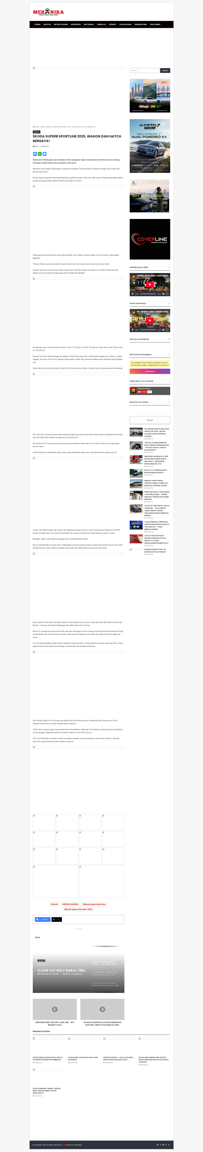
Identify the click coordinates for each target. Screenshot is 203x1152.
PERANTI (112, 24)
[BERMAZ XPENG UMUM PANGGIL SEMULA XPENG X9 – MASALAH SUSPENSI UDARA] (136, 483)
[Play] (133, 294)
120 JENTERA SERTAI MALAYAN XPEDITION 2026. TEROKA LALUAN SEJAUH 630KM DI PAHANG (156, 432)
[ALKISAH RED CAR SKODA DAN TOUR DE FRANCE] (84, 1046)
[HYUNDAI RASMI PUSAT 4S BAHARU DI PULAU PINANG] (136, 552)
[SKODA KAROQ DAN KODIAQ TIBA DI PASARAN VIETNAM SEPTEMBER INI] (48, 1046)
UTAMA (37, 24)
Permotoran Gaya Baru (74, 1145)
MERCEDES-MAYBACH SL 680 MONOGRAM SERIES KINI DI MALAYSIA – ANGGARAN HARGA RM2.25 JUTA (156, 460)
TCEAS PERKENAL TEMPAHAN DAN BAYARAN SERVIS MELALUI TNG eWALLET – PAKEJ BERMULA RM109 (156, 525)
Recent (150, 420)
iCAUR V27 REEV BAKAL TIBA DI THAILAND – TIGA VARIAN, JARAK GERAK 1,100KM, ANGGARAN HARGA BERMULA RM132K (61, 970)
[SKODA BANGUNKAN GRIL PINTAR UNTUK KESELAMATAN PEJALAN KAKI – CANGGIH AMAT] (154, 1046)
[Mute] (163, 294)
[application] (150, 284)
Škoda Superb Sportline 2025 (78, 909)
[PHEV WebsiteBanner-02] (150, 172)
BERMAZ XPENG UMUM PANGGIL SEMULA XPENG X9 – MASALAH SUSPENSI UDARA (156, 483)
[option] (78, 969)
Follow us (151, 371)
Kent (36, 146)
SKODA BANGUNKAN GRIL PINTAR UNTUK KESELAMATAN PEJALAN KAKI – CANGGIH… (154, 1059)
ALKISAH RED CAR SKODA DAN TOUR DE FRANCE (83, 1058)
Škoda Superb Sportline (95, 904)
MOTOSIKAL (89, 24)
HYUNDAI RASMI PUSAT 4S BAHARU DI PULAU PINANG (155, 550)
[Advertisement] (101, 46)
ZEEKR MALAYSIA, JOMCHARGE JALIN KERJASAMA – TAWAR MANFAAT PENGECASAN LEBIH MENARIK (157, 496)
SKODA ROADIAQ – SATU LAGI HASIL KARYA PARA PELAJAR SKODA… (118, 1058)
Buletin (42, 127)
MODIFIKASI (76, 24)
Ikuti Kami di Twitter (139, 402)
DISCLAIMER (155, 24)
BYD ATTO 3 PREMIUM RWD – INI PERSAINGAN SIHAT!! (156, 471)
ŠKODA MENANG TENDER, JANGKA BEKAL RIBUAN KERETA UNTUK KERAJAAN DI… (47, 1090)
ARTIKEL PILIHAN (61, 24)
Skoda (55, 904)
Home (36, 127)
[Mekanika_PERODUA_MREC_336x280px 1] (149, 212)
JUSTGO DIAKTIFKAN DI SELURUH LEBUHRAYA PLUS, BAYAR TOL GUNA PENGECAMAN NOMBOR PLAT (156, 539)
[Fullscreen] (167, 294)
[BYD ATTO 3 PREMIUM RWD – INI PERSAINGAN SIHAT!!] (136, 473)
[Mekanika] (48, 12)
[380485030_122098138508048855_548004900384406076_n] (150, 259)
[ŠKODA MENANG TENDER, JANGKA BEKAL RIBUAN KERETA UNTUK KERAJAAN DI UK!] (48, 1077)
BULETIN (47, 24)
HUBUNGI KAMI (141, 24)
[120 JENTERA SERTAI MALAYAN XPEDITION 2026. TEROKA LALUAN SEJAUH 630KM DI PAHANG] (136, 432)
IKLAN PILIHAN (125, 24)
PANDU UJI (101, 24)
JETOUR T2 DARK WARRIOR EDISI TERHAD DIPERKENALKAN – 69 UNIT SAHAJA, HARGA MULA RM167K (156, 446)
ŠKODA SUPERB (71, 904)
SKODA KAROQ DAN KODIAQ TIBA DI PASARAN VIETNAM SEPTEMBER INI (48, 1058)
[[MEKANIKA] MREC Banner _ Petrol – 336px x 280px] (150, 112)
